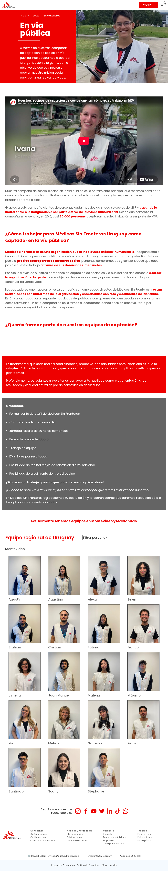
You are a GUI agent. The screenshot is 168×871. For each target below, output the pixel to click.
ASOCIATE (148, 4)
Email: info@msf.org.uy (100, 856)
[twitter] (101, 811)
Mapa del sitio (109, 865)
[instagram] (78, 811)
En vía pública (144, 840)
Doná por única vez (113, 843)
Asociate (108, 834)
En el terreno (144, 834)
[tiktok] (117, 811)
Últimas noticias (75, 834)
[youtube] (93, 811)
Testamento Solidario (114, 837)
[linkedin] (109, 811)
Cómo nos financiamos (42, 840)
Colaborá (108, 830)
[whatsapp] (125, 811)
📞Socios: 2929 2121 (130, 856)
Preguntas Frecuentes (63, 865)
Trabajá (35, 15)
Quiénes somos (38, 834)
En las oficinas (144, 837)
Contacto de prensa (77, 840)
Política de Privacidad (88, 865)
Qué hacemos (38, 837)
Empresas (108, 840)
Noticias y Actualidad (79, 830)
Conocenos (36, 830)
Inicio (23, 15)
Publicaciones (74, 837)
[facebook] (85, 811)
